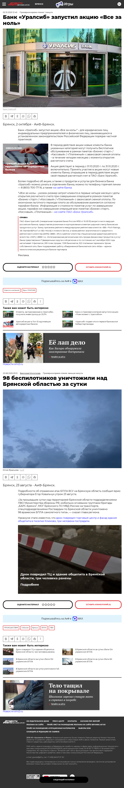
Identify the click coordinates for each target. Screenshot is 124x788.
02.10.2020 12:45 (10, 12)
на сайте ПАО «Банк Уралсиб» (73, 212)
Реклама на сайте (35, 725)
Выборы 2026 (84, 728)
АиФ (22, 470)
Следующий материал (63, 780)
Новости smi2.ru (13, 364)
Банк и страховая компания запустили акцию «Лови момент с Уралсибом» (96, 313)
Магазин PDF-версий (90, 721)
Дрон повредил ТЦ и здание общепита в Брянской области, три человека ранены (62, 576)
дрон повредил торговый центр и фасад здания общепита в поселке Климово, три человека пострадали (67, 519)
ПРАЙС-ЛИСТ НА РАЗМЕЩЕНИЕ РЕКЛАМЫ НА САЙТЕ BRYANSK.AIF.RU (76, 725)
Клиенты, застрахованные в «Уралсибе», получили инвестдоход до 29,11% (35, 313)
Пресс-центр (58, 721)
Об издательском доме (37, 721)
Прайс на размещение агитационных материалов (50, 728)
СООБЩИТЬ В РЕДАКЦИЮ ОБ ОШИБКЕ (42, 732)
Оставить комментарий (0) (98, 267)
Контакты (72, 721)
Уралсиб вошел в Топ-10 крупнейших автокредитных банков (33, 322)
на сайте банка (62, 187)
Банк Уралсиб (9, 109)
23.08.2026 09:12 (10, 373)
